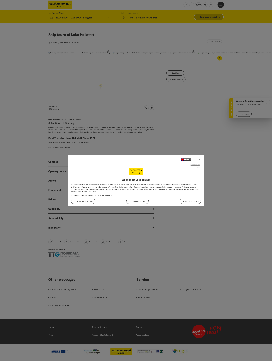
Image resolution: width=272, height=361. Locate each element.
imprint (197, 167)
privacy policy (195, 165)
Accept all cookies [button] (191, 201)
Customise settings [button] (139, 201)
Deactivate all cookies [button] (85, 201)
